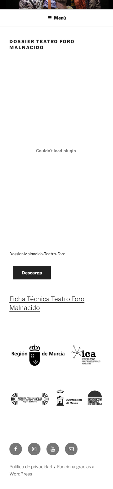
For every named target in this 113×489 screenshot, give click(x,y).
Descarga (32, 272)
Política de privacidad (30, 466)
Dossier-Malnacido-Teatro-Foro (37, 253)
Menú (60, 17)
